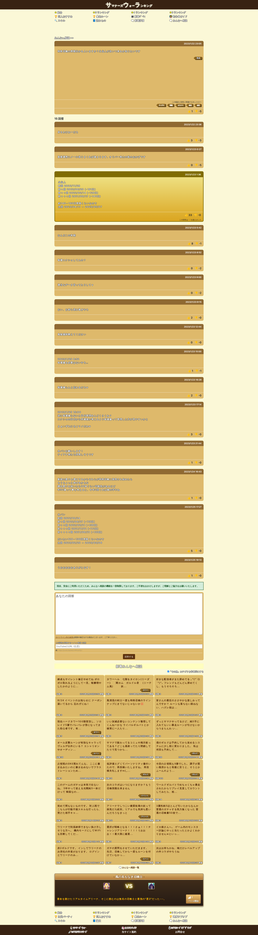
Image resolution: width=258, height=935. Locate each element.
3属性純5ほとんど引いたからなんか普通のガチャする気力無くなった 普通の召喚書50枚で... (177, 809)
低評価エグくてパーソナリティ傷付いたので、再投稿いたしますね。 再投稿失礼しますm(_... (129, 767)
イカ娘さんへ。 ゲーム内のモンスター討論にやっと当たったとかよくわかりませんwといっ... (178, 830)
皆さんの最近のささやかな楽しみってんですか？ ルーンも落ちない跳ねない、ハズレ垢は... (178, 704)
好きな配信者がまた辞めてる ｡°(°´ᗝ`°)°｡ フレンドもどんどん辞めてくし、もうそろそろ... (178, 683)
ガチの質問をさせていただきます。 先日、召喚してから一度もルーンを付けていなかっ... (129, 851)
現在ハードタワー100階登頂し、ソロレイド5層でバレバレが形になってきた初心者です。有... (80, 725)
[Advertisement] (129, 79)
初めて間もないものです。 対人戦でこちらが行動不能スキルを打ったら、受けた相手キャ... (80, 809)
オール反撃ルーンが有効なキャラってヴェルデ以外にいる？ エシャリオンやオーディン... (80, 746)
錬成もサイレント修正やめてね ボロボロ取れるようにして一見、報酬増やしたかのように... (80, 683)
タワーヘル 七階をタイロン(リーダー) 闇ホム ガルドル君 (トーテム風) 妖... (129, 683)
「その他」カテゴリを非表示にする (186, 671)
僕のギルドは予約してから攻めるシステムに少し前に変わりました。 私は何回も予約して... (178, 746)
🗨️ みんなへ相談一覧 (129, 867)
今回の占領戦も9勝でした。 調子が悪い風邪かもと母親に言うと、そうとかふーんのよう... (178, 767)
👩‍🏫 (178, 16)
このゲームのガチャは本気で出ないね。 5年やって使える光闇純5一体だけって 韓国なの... (79, 788)
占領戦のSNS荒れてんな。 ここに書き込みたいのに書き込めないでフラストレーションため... (80, 767)
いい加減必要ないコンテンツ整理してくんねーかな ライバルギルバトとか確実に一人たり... (129, 725)
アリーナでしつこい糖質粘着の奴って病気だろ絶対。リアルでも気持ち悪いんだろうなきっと (129, 809)
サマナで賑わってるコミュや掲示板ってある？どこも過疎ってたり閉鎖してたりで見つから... (129, 746)
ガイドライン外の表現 (64, 637)
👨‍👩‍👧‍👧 (138, 16)
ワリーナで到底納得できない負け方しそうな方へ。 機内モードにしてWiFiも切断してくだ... (80, 830)
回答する (129, 656)
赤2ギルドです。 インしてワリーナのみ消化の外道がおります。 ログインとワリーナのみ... (80, 851)
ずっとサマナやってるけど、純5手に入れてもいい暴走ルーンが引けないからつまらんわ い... (178, 725)
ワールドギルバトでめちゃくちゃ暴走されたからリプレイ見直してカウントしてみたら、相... (178, 788)
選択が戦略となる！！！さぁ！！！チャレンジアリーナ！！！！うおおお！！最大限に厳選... (129, 830)
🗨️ (137, 20)
